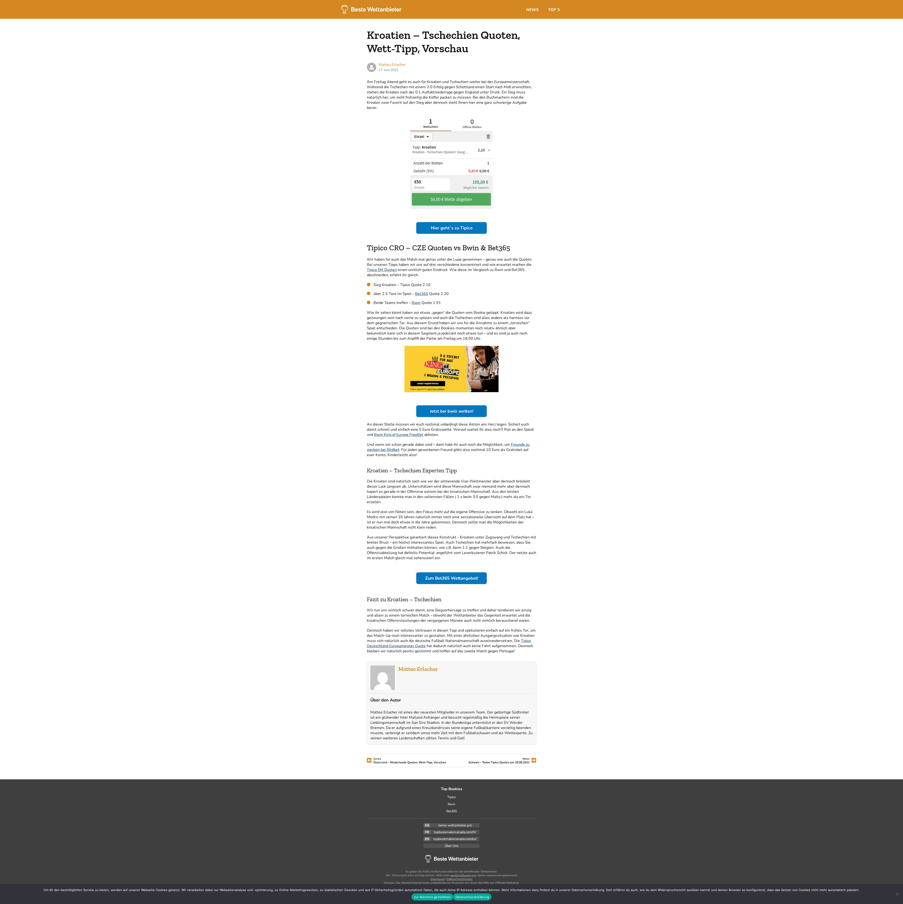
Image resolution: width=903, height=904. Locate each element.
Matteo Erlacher (418, 668)
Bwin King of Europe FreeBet (398, 434)
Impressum (437, 879)
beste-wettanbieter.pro (455, 825)
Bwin (416, 302)
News (532, 9)
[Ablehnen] (897, 894)
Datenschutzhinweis (459, 879)
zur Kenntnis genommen (432, 897)
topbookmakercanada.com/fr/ (455, 832)
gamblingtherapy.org (463, 875)
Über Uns (452, 846)
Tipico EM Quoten (382, 269)
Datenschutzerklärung (472, 897)
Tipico (451, 797)
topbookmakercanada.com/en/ (455, 839)
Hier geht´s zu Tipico (451, 228)
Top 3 (554, 9)
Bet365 (421, 293)
